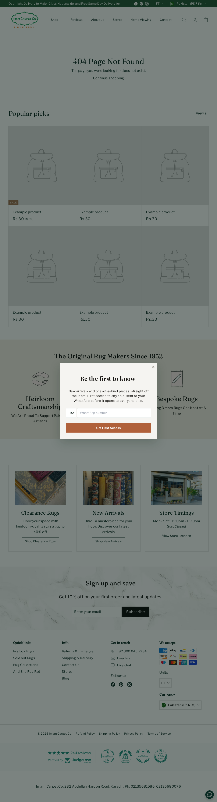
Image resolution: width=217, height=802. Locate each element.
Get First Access (108, 428)
